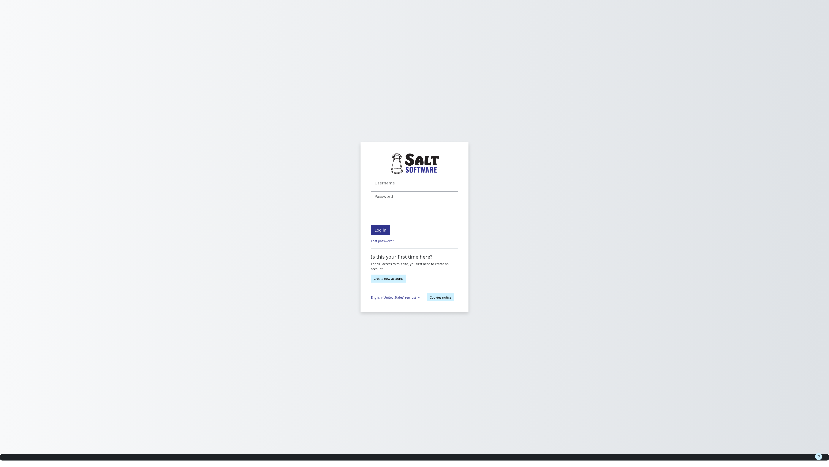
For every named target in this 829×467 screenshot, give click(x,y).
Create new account (388, 278)
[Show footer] (818, 456)
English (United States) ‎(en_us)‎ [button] (394, 297)
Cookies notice (440, 297)
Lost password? (382, 241)
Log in (380, 230)
